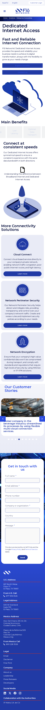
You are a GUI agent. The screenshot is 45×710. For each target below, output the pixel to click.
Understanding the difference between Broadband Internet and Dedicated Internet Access (22, 177)
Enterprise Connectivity (24, 18)
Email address (11, 486)
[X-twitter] (10, 693)
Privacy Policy (16, 549)
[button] (42, 419)
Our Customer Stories (18, 389)
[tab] (14, 132)
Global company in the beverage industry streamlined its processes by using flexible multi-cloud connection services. (22, 426)
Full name (10, 476)
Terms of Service (31, 549)
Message (9, 526)
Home (5, 18)
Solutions (12, 18)
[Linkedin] (4, 693)
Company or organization (17, 506)
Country (9, 516)
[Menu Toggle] (4, 11)
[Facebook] (15, 693)
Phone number (12, 496)
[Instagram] (20, 693)
